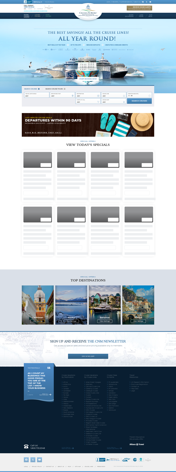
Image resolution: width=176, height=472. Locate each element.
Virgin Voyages (91, 309)
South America (68, 279)
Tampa (111, 258)
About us (137, 2)
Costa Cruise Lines (92, 260)
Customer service (126, 2)
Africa (65, 249)
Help (69, 333)
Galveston (112, 260)
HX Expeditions (91, 271)
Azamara (89, 251)
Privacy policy (37, 333)
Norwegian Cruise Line (94, 279)
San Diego (112, 271)
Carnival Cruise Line (93, 254)
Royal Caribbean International (91, 295)
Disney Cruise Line (92, 266)
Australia (40, 8)
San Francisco (114, 273)
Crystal (88, 262)
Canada (30, 8)
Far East (66, 262)
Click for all (66, 315)
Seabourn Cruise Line (93, 301)
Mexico (65, 271)
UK (34, 8)
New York (112, 266)
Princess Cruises (92, 288)
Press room (101, 333)
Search (30, 89)
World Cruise (68, 284)
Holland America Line (93, 273)
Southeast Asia (68, 281)
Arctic (65, 254)
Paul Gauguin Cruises (93, 286)
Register (115, 2)
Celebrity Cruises (92, 256)
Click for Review (49, 2)
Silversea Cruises (92, 303)
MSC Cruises (90, 277)
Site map (78, 333)
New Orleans (113, 262)
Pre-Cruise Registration (139, 251)
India (65, 266)
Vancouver (112, 277)
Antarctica (67, 251)
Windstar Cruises (92, 311)
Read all (43, 262)
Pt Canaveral (113, 256)
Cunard (88, 264)
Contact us (135, 254)
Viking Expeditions (92, 305)
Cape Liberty (113, 264)
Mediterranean (68, 269)
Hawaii (65, 264)
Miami (111, 254)
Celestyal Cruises (92, 258)
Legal (133, 258)
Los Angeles (113, 269)
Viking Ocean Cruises (93, 307)
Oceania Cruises (91, 281)
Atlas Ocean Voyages (93, 249)
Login (108, 2)
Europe (65, 260)
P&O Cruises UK (91, 284)
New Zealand (68, 275)
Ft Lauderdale (113, 249)
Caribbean (67, 258)
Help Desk (134, 256)
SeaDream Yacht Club (94, 299)
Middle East (67, 273)
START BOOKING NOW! (88, 79)
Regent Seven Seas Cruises (95, 290)
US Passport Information (140, 249)
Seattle (111, 275)
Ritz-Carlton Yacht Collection (96, 292)
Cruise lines (89, 333)
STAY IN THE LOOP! (88, 223)
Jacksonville (113, 251)
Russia (65, 277)
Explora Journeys (92, 269)
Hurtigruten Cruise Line (94, 275)
